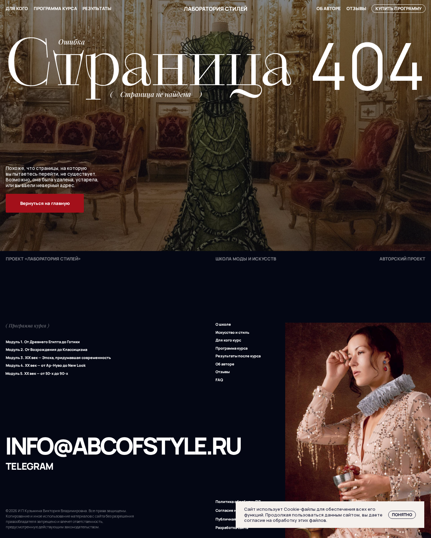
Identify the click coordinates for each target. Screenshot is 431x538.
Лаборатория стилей (215, 8)
